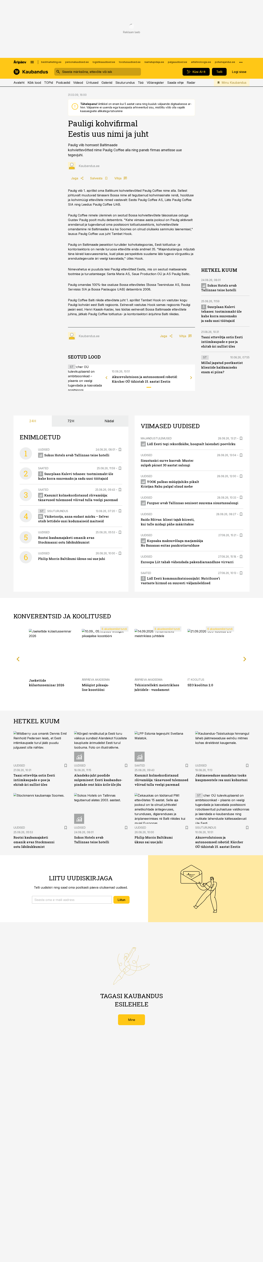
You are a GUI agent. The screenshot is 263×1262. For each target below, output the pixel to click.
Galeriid (106, 82)
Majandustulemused (156, 438)
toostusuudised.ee (130, 62)
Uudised (44, 449)
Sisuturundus (125, 82)
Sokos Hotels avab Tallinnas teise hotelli (76, 455)
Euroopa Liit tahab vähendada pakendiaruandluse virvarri (187, 562)
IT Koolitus (196, 679)
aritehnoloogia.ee (201, 62)
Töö (141, 82)
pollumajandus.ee (225, 62)
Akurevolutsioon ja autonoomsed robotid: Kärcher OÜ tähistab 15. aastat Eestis (219, 842)
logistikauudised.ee (104, 62)
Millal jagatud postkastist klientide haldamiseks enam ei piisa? (222, 367)
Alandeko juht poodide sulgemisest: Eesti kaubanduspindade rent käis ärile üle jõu (98, 780)
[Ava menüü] (32, 62)
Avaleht (18, 82)
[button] (72, 900)
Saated (43, 468)
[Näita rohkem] (241, 62)
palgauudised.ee (177, 62)
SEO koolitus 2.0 (200, 685)
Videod (78, 82)
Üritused (92, 82)
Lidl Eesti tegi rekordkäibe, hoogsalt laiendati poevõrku (191, 444)
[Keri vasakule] (106, 378)
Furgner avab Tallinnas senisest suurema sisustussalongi (192, 503)
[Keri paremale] (191, 378)
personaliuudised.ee (77, 62)
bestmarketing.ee (51, 62)
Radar (191, 82)
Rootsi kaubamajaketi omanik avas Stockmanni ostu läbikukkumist (33, 842)
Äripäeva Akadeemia (96, 679)
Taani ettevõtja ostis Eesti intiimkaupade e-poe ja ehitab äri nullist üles (222, 342)
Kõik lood (34, 82)
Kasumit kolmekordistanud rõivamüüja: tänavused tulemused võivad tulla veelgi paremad (161, 780)
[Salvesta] (120, 449)
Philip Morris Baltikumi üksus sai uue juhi (71, 559)
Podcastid (63, 82)
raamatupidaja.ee (154, 62)
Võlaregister (155, 82)
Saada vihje (175, 82)
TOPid (48, 82)
